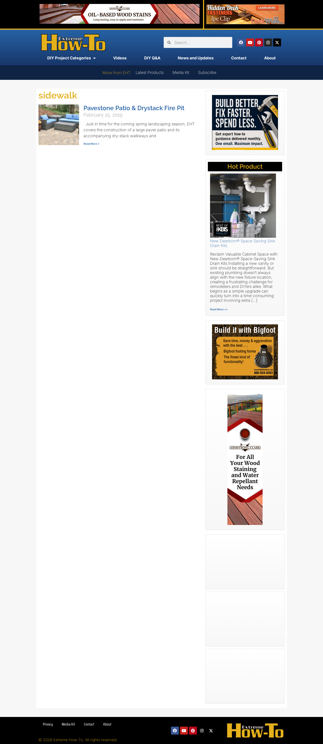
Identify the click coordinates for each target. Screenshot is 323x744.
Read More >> (219, 309)
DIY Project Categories (69, 58)
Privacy (48, 724)
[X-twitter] (277, 42)
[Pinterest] (259, 42)
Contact (239, 58)
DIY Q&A (152, 58)
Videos (120, 58)
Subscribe (207, 72)
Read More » (91, 143)
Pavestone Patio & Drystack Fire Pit (133, 108)
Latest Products (150, 72)
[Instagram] (268, 42)
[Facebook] (241, 42)
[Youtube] (250, 42)
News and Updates (196, 58)
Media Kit (180, 72)
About (270, 58)
